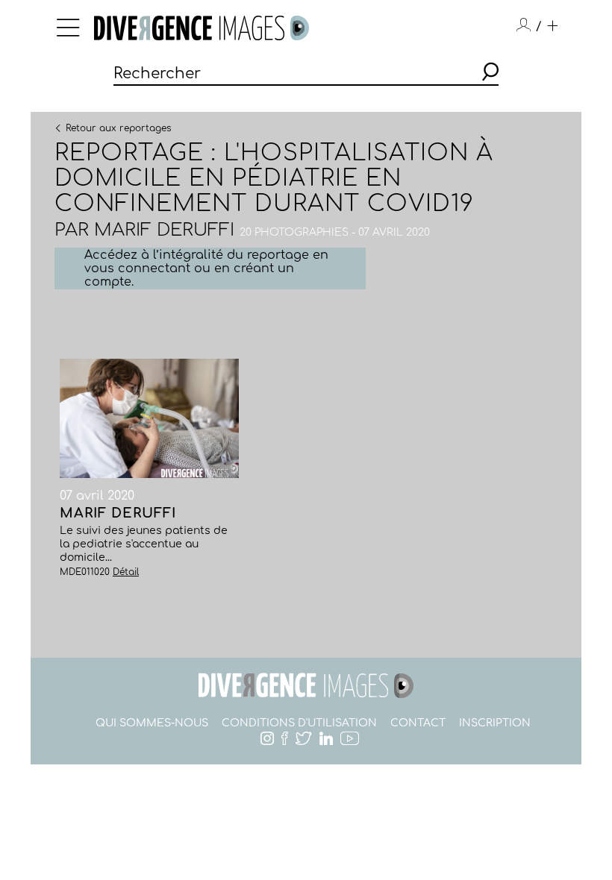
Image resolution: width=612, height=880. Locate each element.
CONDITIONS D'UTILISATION (299, 723)
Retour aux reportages (118, 127)
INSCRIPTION (495, 723)
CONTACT (418, 723)
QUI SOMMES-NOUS (152, 723)
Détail (126, 572)
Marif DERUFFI (164, 230)
